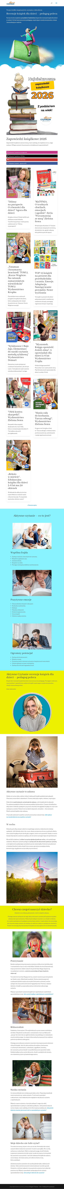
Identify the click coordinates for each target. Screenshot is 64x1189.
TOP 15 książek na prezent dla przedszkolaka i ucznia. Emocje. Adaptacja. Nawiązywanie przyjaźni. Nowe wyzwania (44, 282)
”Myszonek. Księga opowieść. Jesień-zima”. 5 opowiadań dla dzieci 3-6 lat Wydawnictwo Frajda (44, 353)
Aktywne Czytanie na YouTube (17, 159)
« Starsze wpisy (32, 505)
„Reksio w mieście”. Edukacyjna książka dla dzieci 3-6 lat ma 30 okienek (18, 481)
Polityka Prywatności (48, 1186)
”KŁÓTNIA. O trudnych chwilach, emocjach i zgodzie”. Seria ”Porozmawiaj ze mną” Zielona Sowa (44, 211)
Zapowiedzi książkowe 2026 (26, 139)
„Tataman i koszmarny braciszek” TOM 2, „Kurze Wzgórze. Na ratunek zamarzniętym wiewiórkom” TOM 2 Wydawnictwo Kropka (18, 279)
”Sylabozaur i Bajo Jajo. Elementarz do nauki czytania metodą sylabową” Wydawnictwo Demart (18, 353)
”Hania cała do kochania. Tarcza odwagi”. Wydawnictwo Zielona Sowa (44, 418)
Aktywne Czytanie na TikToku (17, 156)
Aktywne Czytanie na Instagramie (18, 152)
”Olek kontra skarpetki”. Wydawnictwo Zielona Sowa (16, 416)
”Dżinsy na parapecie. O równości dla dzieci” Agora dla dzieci (17, 207)
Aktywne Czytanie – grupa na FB (17, 163)
